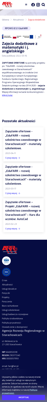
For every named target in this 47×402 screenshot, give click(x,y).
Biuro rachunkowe (10, 306)
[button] (26, 5)
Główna (5, 19)
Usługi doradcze (9, 289)
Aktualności (18, 19)
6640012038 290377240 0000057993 (11, 355)
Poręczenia (7, 301)
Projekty (5, 297)
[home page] (9, 250)
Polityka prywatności (11, 322)
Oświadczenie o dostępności (14, 327)
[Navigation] (12, 4)
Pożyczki (6, 293)
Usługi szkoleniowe (10, 310)
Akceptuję (24, 397)
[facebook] (33, 4)
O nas (4, 280)
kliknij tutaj (7, 95)
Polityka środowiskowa (12, 318)
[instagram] (37, 4)
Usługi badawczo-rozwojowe (15, 314)
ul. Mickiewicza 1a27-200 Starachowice (12, 343)
